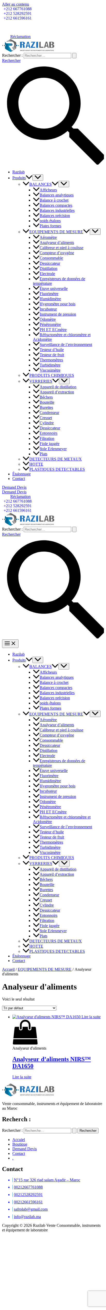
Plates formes (50, 226)
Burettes (46, 407)
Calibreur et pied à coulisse (61, 248)
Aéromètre (48, 237)
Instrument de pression (58, 314)
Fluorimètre (49, 293)
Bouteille (47, 402)
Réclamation (20, 36)
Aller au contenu (15, 4)
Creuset (46, 418)
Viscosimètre (50, 370)
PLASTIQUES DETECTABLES (57, 469)
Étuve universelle (54, 288)
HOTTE (36, 464)
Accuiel (18, 1139)
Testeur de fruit (52, 355)
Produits (19, 178)
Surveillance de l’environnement (66, 344)
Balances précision (55, 215)
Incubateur (48, 309)
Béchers (46, 397)
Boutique (19, 1144)
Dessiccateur (50, 263)
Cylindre (47, 423)
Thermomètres (51, 360)
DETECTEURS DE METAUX (55, 459)
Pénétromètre (50, 324)
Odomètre (48, 319)
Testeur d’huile (52, 349)
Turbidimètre (50, 365)
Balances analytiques (57, 195)
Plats (43, 454)
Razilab (18, 172)
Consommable (51, 258)
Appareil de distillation (58, 387)
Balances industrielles (57, 210)
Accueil (8, 969)
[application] (29, 178)
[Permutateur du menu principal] (10, 643)
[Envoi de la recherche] (74, 55)
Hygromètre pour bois (57, 304)
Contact (18, 478)
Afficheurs (48, 190)
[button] (53, 487)
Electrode (47, 273)
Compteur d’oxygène (57, 253)
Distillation (48, 268)
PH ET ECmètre (53, 329)
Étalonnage (21, 474)
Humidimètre (50, 299)
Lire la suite (21, 1077)
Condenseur (49, 412)
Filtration (47, 438)
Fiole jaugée (49, 443)
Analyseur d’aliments (57, 242)
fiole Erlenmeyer (53, 449)
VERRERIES (40, 381)
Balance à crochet (54, 200)
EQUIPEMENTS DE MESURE (56, 232)
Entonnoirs (48, 433)
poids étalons (50, 221)
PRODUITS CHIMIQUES (51, 375)
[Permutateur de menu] (37, 177)
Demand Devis (24, 1149)
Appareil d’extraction (57, 392)
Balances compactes (56, 205)
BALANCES (40, 184)
